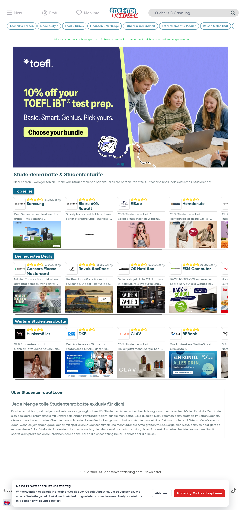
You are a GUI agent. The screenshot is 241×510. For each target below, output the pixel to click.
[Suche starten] (233, 13)
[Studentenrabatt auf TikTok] (233, 491)
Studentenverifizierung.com (121, 472)
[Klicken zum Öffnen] (120, 107)
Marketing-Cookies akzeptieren (199, 493)
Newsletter (152, 472)
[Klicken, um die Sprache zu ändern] (7, 502)
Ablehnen (162, 493)
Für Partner (88, 472)
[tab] (118, 164)
